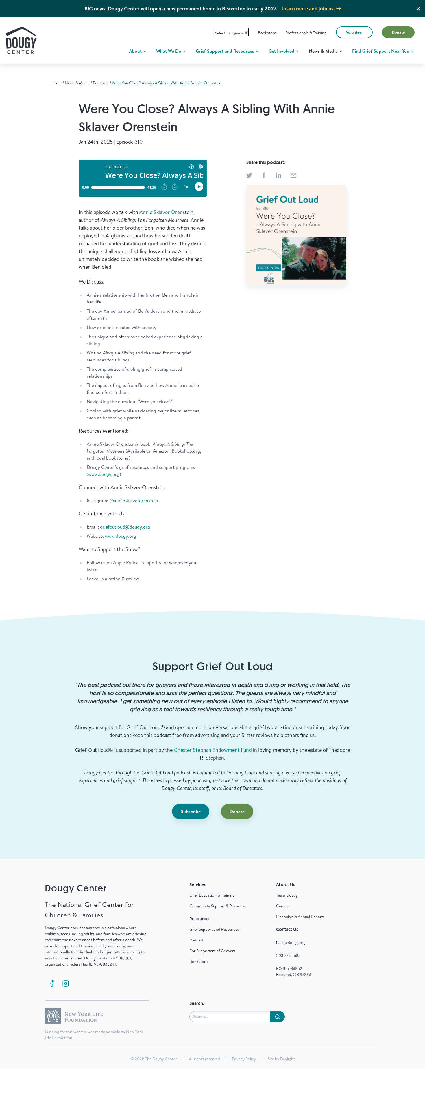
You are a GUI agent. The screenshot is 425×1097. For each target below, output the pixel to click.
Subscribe (191, 811)
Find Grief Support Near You (381, 51)
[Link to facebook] (51, 983)
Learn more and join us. (308, 8)
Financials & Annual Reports (300, 916)
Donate (398, 32)
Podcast (196, 940)
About (136, 51)
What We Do (169, 51)
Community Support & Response (217, 906)
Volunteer (354, 32)
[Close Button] (418, 9)
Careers (283, 906)
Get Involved (282, 51)
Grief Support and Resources (225, 51)
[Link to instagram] (65, 983)
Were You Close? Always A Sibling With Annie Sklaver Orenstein (166, 83)
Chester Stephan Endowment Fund (213, 750)
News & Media (324, 51)
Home (56, 83)
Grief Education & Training (212, 895)
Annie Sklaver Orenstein (166, 212)
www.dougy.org (103, 474)
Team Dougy (287, 895)
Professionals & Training (306, 33)
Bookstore (267, 33)
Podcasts (101, 83)
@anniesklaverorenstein (133, 500)
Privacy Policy (244, 1059)
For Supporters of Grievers (212, 951)
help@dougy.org (291, 942)
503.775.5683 (288, 955)
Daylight (287, 1059)
